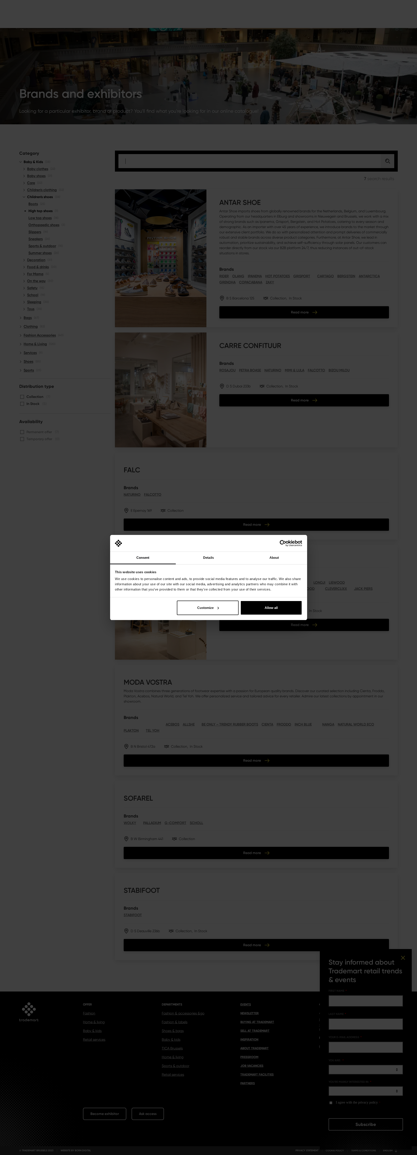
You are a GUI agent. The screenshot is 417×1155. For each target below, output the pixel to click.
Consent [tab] (143, 557)
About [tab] (274, 557)
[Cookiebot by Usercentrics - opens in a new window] (283, 543)
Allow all (271, 608)
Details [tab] (208, 557)
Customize (205, 608)
